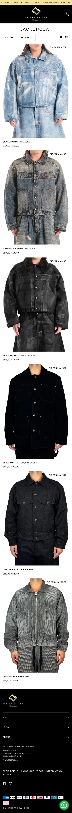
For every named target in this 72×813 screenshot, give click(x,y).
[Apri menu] (8, 14)
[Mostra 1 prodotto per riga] (61, 37)
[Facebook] (4, 783)
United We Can (14, 808)
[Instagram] (10, 783)
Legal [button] (6, 727)
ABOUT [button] (6, 737)
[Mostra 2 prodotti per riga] (66, 37)
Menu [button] (6, 717)
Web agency (11, 771)
